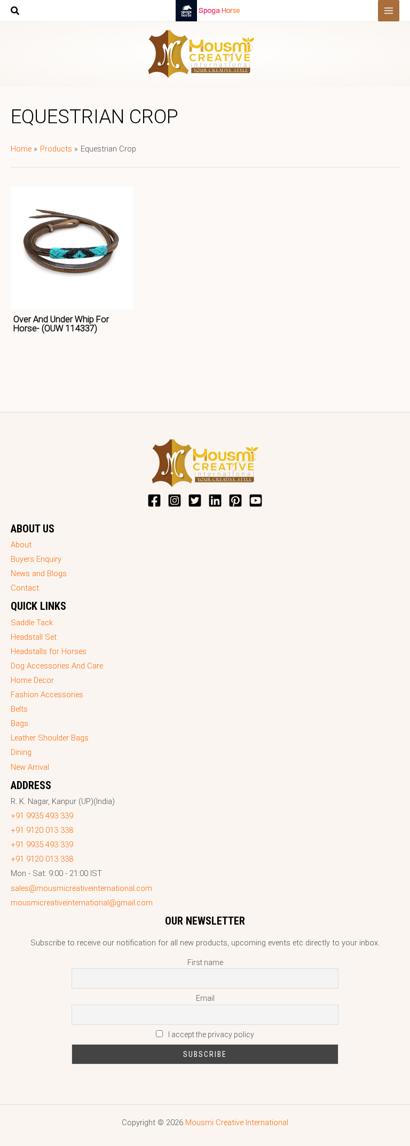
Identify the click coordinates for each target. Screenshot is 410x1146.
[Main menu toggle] (388, 10)
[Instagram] (175, 500)
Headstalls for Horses (48, 651)
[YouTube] (256, 500)
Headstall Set (34, 637)
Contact (25, 588)
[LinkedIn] (215, 500)
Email (205, 998)
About (21, 545)
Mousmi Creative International (236, 1122)
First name (205, 962)
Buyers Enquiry (36, 559)
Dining (21, 752)
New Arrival (30, 767)
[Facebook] (154, 500)
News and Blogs (39, 573)
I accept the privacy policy (210, 1034)
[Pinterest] (235, 500)
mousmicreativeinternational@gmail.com (82, 903)
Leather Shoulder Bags (50, 738)
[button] (15, 12)
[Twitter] (195, 500)
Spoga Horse (219, 10)
